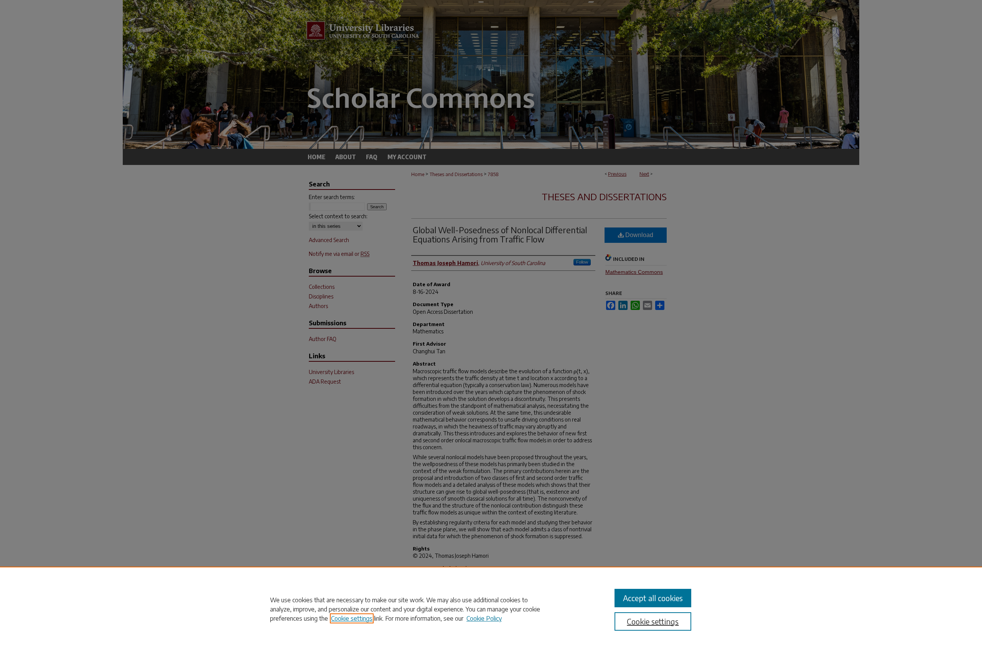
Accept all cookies (653, 598)
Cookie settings (351, 618)
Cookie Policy (484, 618)
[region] (491, 609)
